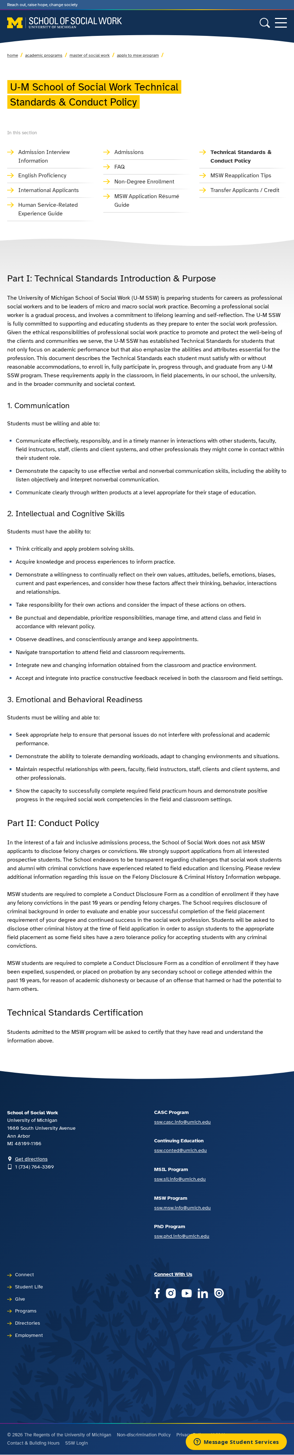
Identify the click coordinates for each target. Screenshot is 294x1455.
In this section (22, 133)
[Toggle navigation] (281, 23)
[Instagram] (171, 1293)
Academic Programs (43, 55)
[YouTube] (186, 1293)
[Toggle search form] (264, 22)
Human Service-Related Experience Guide (48, 209)
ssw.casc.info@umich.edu (182, 1122)
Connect (24, 1274)
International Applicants (48, 190)
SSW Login (76, 1443)
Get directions (31, 1159)
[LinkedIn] (203, 1293)
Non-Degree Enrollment (144, 181)
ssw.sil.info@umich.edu (180, 1179)
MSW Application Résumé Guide (146, 201)
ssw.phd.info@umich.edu (181, 1236)
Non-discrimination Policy (144, 1435)
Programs (26, 1310)
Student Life (29, 1286)
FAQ (119, 167)
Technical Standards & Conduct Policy (240, 156)
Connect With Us (173, 1274)
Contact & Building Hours (33, 1443)
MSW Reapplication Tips (240, 175)
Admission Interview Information (44, 156)
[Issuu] (219, 1293)
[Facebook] (157, 1293)
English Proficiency (42, 175)
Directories (27, 1323)
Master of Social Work (90, 55)
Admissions (129, 152)
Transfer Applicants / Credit (244, 190)
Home (12, 55)
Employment (29, 1335)
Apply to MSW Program (138, 55)
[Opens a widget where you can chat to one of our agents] (236, 1442)
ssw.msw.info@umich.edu (182, 1207)
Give (20, 1299)
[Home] (64, 22)
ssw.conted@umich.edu (180, 1150)
